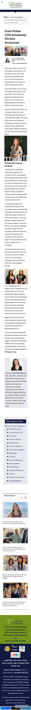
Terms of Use (18, 660)
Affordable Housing (15, 429)
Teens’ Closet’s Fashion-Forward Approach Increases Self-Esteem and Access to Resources (14, 549)
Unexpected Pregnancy (16, 470)
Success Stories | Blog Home (16, 426)
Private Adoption (14, 463)
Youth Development (22, 63)
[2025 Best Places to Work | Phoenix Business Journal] (15, 655)
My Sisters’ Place (19, 673)
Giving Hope (13, 453)
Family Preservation (15, 446)
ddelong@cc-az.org (10, 352)
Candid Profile (8, 660)
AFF (27, 673)
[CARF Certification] (7, 649)
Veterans (12, 474)
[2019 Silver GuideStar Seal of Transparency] (14, 649)
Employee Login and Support (16, 663)
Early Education (14, 443)
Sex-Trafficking (14, 467)
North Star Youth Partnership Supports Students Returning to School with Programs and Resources (14, 603)
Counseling (12, 436)
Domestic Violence (15, 439)
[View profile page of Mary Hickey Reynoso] (7, 60)
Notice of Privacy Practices (12, 670)
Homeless (12, 457)
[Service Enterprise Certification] (22, 649)
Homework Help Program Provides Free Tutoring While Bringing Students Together (15, 576)
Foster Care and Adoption (17, 450)
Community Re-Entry (16, 432)
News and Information (16, 460)
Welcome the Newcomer (17, 477)
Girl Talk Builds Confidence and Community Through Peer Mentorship (14, 522)
